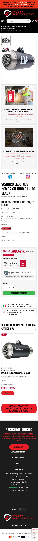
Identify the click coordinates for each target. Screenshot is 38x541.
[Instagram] (24, 509)
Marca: (19, 196)
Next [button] (35, 329)
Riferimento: (5, 370)
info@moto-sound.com (19, 490)
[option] (17, 365)
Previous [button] (30, 329)
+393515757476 (23, 488)
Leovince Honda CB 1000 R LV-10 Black (15, 373)
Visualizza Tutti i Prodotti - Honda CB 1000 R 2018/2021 (19, 408)
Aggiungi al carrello (19, 293)
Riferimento (5, 197)
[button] (19, 447)
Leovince (24, 196)
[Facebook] (20, 509)
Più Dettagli (8, 393)
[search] (28, 21)
